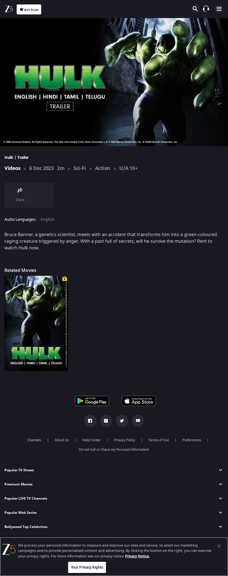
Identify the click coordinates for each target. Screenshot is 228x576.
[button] (114, 470)
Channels (34, 440)
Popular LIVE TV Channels (25, 498)
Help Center (91, 440)
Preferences (191, 440)
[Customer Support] (206, 8)
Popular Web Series (20, 512)
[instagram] (106, 421)
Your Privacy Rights (87, 567)
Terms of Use (158, 440)
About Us (62, 440)
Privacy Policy (124, 440)
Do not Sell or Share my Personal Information (114, 449)
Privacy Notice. (137, 556)
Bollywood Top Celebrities (26, 526)
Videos (12, 168)
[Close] (219, 546)
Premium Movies (18, 484)
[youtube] (138, 421)
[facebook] (90, 421)
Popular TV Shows (19, 470)
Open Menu (219, 8)
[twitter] (122, 421)
